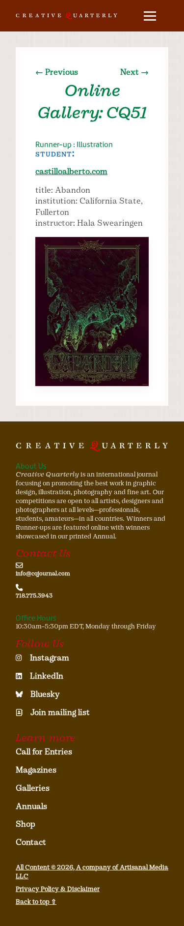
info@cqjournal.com (43, 573)
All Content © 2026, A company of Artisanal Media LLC (92, 872)
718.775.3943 (34, 595)
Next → (134, 72)
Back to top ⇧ (36, 901)
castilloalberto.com (71, 171)
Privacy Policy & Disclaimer (58, 889)
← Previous (56, 72)
